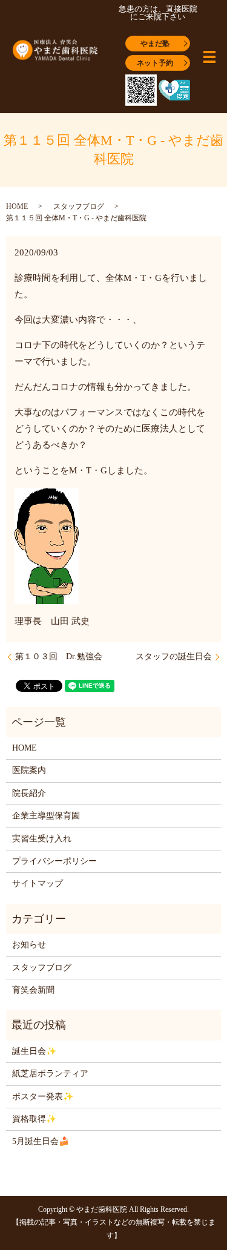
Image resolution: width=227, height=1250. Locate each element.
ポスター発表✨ (42, 1096)
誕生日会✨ (34, 1051)
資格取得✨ (34, 1118)
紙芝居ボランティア (50, 1073)
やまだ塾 (154, 43)
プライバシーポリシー (54, 861)
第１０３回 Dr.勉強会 (58, 656)
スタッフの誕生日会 (174, 656)
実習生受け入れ (41, 838)
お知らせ (29, 944)
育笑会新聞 (33, 990)
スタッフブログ (78, 206)
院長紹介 (29, 793)
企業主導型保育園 (46, 815)
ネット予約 (155, 62)
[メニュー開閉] (209, 57)
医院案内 (29, 770)
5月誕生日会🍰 (40, 1141)
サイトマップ (37, 883)
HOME (17, 206)
